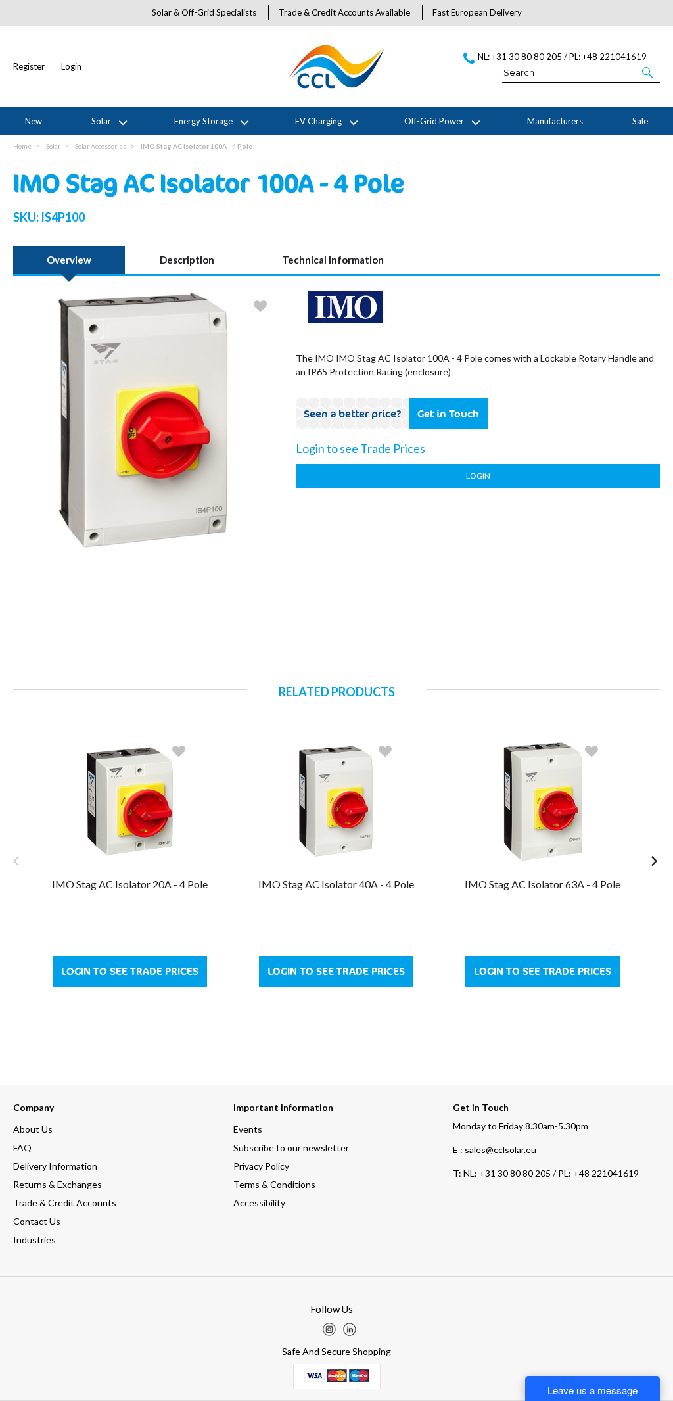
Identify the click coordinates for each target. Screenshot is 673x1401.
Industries (34, 1239)
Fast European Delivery (477, 12)
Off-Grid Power (434, 121)
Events (247, 1129)
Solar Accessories (100, 146)
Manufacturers (555, 121)
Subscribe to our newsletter (291, 1147)
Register (29, 67)
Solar (101, 121)
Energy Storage (203, 121)
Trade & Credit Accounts (64, 1202)
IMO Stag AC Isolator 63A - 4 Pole (542, 884)
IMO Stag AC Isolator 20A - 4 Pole (130, 884)
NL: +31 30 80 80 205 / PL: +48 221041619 (546, 1173)
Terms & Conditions (274, 1184)
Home (22, 146)
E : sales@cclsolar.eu (494, 1149)
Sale (640, 121)
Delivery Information (55, 1166)
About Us (33, 1129)
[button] (648, 71)
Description (187, 260)
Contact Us (36, 1221)
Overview (69, 260)
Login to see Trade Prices (129, 971)
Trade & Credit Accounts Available (344, 12)
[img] (329, 1329)
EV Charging (318, 121)
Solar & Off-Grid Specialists (204, 12)
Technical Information (333, 260)
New (33, 121)
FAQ (22, 1147)
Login (71, 67)
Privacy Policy (261, 1166)
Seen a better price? (353, 413)
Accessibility (259, 1202)
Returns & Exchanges (57, 1184)
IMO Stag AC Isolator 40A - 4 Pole (336, 884)
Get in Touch (448, 413)
